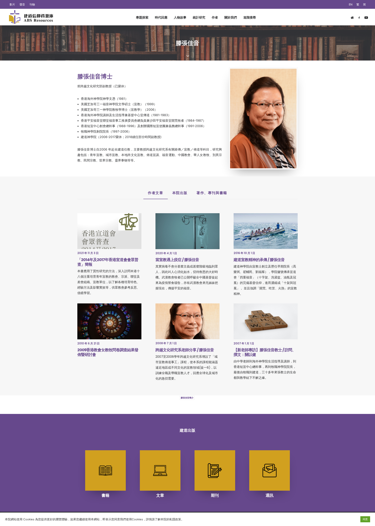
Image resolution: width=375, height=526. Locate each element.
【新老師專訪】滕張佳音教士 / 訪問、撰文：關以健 (265, 352)
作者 (215, 17)
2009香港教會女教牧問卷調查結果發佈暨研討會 (107, 352)
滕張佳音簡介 (187, 397)
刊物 (32, 4)
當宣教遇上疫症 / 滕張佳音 (177, 259)
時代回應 (161, 17)
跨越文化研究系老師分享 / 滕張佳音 (184, 350)
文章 (160, 495)
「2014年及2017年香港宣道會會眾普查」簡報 (107, 262)
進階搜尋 (249, 17)
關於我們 (230, 17)
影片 (12, 4)
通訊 (269, 495)
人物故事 (180, 17)
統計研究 (199, 17)
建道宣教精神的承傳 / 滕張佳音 (259, 259)
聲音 (22, 4)
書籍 (105, 495)
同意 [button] (365, 519)
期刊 (215, 495)
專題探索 (142, 17)
